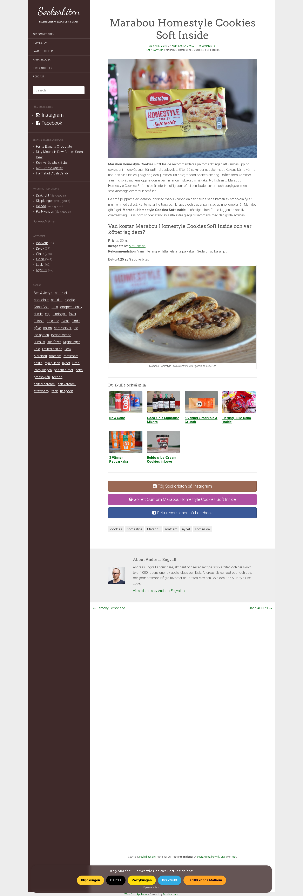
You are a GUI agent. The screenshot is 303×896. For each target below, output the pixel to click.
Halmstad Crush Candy (52, 173)
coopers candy (71, 307)
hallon (47, 328)
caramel (61, 293)
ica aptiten (41, 335)
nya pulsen (52, 363)
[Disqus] (182, 665)
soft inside (202, 529)
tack (55, 391)
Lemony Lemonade (109, 608)
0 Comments (207, 45)
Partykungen (45, 211)
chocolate (41, 300)
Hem (147, 50)
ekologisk (60, 314)
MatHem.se (137, 246)
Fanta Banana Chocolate (54, 146)
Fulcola (39, 321)
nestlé (38, 363)
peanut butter (63, 370)
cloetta (70, 300)
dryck (224, 856)
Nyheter (41, 270)
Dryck (40, 248)
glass (207, 856)
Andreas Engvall (183, 45)
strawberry (41, 391)
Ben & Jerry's (43, 293)
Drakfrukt (42, 195)
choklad (56, 300)
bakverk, (216, 856)
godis (200, 856)
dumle (38, 314)
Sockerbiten (59, 11)
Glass (40, 254)
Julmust (39, 342)
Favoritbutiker (43, 51)
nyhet (66, 363)
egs (47, 314)
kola (37, 349)
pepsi (79, 370)
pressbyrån (42, 377)
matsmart (70, 356)
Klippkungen (44, 201)
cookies (116, 529)
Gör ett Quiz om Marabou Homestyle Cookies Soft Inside (184, 499)
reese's (57, 377)
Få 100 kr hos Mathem (205, 880)
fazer (72, 314)
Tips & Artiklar (42, 68)
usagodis (66, 391)
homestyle (134, 529)
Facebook (51, 123)
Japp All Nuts (260, 608)
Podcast (38, 76)
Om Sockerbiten (43, 34)
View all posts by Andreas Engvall (159, 591)
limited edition (52, 349)
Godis (40, 259)
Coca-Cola (41, 307)
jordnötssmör (61, 335)
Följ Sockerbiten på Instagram (184, 486)
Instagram (52, 115)
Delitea (41, 206)
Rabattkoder (41, 59)
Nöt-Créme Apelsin (49, 168)
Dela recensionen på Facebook (184, 512)
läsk (234, 856)
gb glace (53, 321)
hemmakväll (63, 328)
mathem (55, 356)
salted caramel (44, 384)
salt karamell (67, 384)
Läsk (39, 265)
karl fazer (54, 342)
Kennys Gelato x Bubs (52, 163)
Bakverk (42, 243)
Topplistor (40, 42)
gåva (37, 328)
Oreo (76, 363)
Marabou (40, 356)
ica (76, 328)
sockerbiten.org (147, 856)
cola (55, 307)
